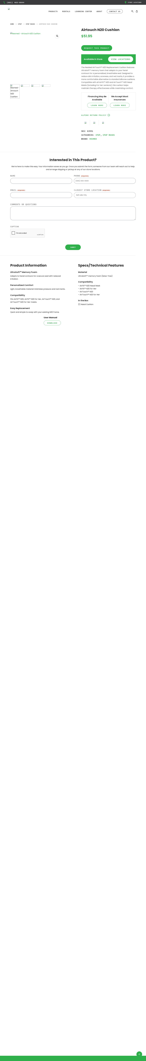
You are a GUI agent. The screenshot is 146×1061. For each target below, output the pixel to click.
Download (52, 323)
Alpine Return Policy (93, 115)
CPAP (20, 24)
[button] (57, 36)
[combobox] (105, 195)
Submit (73, 247)
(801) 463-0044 (15, 2)
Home (12, 24)
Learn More (97, 105)
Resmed (93, 139)
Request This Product (96, 48)
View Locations (120, 59)
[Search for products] (132, 11)
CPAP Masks (30, 24)
